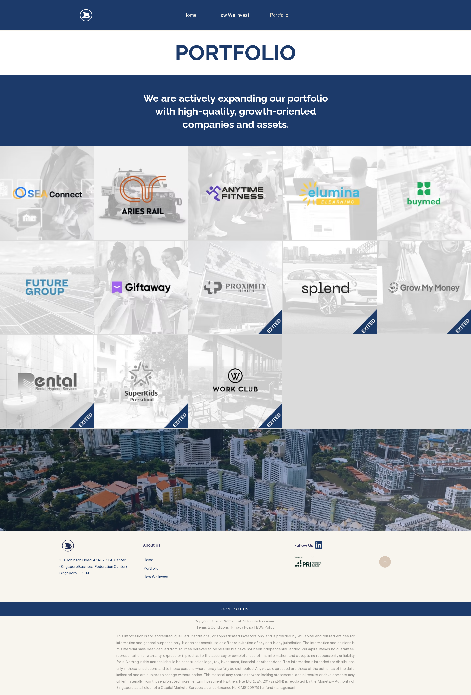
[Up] (385, 562)
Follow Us (303, 545)
